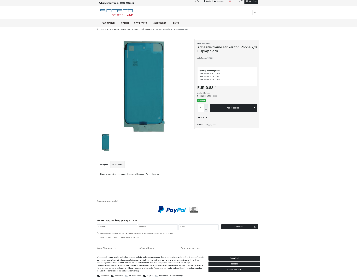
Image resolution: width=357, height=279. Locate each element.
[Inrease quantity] (206, 106)
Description (103, 164)
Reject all (234, 264)
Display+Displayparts (147, 29)
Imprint (169, 268)
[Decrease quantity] (206, 110)
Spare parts (140, 23)
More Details (117, 164)
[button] (197, 1)
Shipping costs (211, 125)
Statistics (119, 275)
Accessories (160, 23)
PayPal (150, 275)
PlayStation (108, 23)
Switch (125, 23)
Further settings (176, 275)
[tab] (103, 164)
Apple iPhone (125, 29)
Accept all (234, 258)
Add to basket (233, 108)
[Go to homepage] (97, 29)
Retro (176, 23)
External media (135, 275)
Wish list (203, 118)
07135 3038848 (117, 3)
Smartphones (114, 29)
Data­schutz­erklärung (130, 271)
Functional (163, 275)
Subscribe (238, 227)
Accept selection (234, 269)
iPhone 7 (135, 29)
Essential (105, 275)
